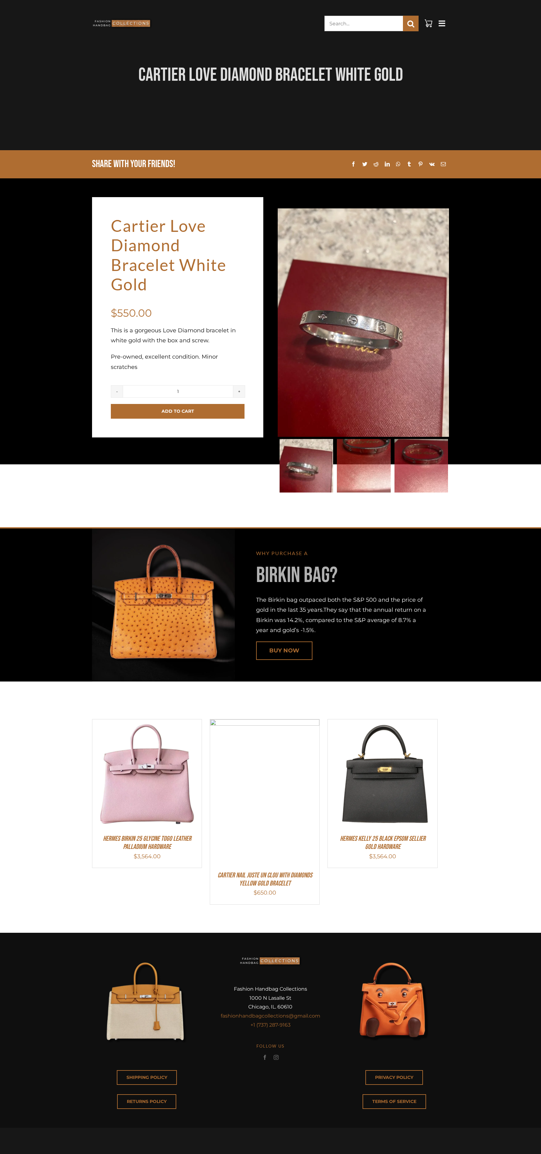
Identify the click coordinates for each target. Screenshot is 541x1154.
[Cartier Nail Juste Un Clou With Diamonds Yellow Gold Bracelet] (264, 724)
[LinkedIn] (387, 164)
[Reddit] (376, 164)
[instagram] (276, 1057)
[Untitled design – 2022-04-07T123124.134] (122, 17)
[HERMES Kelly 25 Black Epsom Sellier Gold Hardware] (382, 724)
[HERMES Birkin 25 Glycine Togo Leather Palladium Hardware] (147, 724)
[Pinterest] (420, 164)
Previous (282, 322)
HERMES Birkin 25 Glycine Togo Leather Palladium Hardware (147, 843)
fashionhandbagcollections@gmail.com (270, 1016)
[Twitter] (364, 164)
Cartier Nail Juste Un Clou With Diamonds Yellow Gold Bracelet (265, 879)
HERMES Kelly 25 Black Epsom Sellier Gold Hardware (382, 843)
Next (445, 322)
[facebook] (264, 1057)
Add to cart (178, 411)
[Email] (443, 164)
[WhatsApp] (398, 164)
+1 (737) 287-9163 (270, 1025)
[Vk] (432, 164)
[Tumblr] (409, 164)
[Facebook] (353, 164)
